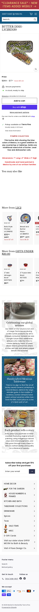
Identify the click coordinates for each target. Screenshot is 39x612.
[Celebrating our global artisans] (19, 311)
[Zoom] (36, 69)
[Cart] (31, 14)
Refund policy (7, 567)
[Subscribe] (32, 471)
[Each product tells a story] (19, 418)
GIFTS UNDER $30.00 (17, 252)
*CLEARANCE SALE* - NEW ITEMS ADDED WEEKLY (19, 4)
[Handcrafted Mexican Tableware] (19, 367)
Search (4, 564)
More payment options (19, 112)
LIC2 (18, 207)
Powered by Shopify (9, 607)
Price (4, 77)
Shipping (5, 96)
